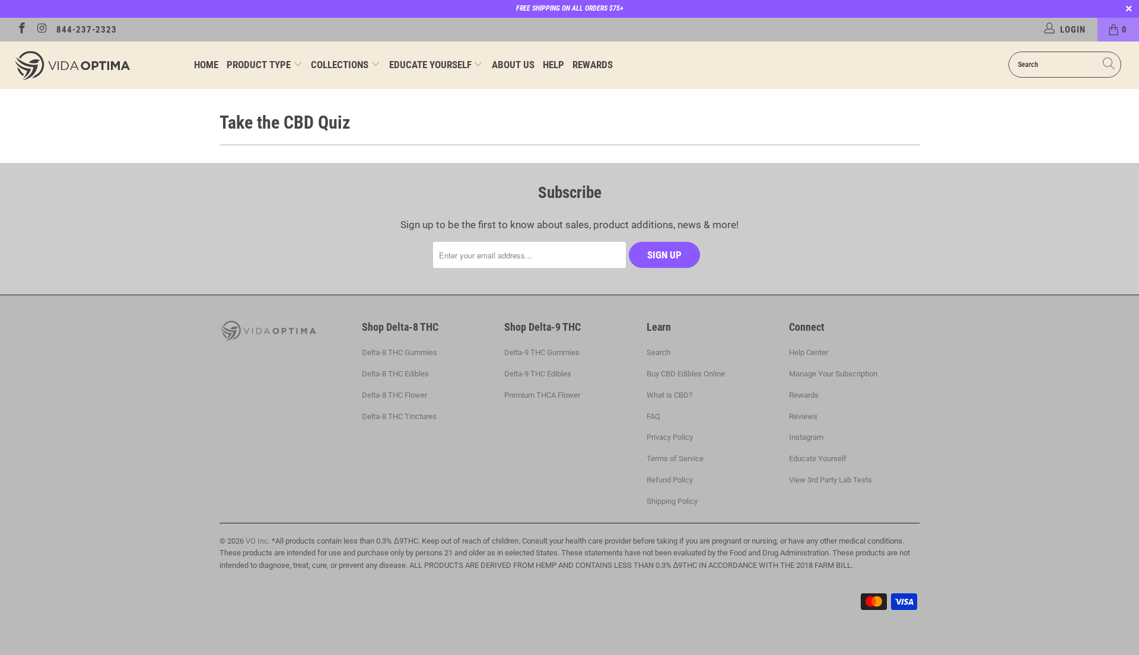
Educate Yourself (431, 65)
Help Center (808, 352)
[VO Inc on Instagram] (42, 29)
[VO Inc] (97, 65)
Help (553, 65)
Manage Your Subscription (833, 373)
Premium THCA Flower (542, 395)
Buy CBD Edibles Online (686, 373)
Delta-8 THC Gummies (399, 352)
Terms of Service (675, 458)
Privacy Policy (670, 437)
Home (206, 65)
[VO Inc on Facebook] (21, 29)
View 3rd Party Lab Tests (830, 479)
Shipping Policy (672, 501)
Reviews (803, 416)
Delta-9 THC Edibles (537, 373)
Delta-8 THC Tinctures (399, 416)
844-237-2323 (86, 29)
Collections (341, 65)
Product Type (260, 65)
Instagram (806, 437)
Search (658, 352)
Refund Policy (670, 479)
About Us (513, 65)
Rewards (592, 65)
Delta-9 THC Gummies (542, 352)
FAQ (653, 416)
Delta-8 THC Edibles (395, 373)
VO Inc (257, 540)
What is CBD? (669, 395)
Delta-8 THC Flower (394, 395)
